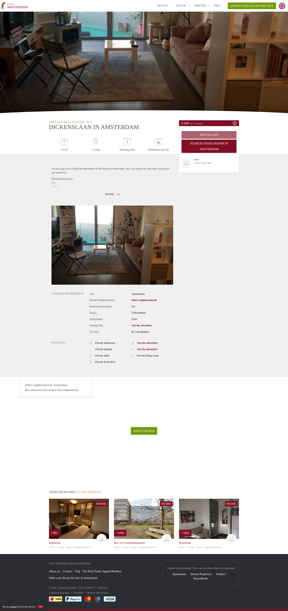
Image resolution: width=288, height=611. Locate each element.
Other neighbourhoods (144, 300)
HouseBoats (200, 578)
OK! (40, 606)
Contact (67, 571)
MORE (110, 194)
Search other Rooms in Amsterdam (209, 146)
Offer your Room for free (252, 5)
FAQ (217, 5)
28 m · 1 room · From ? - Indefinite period (135, 547)
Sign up (162, 5)
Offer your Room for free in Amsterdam (73, 578)
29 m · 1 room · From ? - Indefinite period (70, 547)
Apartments (179, 574)
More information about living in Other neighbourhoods (51, 390)
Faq (77, 571)
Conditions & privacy (59, 593)
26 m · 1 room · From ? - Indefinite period (200, 547)
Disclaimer (78, 593)
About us (54, 571)
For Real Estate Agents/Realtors (102, 571)
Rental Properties (201, 574)
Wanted (200, 5)
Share (101, 503)
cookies (13, 607)
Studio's (221, 574)
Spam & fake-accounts (97, 593)
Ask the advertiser (141, 325)
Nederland (102, 588)
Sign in (181, 5)
